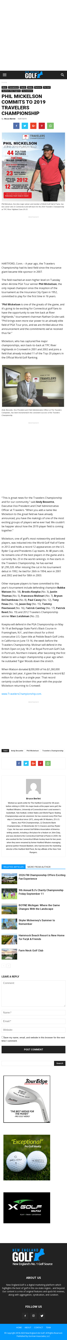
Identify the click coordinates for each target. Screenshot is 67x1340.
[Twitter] (42, 1316)
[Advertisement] (33, 35)
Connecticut (13, 87)
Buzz (4, 87)
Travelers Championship (52, 750)
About (28, 1327)
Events (23, 87)
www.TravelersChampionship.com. (22, 694)
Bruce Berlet (9, 118)
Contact (38, 1327)
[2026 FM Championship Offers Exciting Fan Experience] (9, 878)
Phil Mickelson (33, 750)
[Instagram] (33, 1316)
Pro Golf (47, 87)
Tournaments (27, 91)
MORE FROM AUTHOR (38, 866)
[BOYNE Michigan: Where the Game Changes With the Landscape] (9, 908)
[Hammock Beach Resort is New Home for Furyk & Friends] (9, 939)
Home (4, 82)
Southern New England (11, 91)
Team (48, 1327)
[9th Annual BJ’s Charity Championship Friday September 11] (9, 893)
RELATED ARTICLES (13, 866)
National (38, 87)
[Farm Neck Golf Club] (9, 954)
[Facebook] (25, 1316)
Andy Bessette (17, 750)
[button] (62, 75)
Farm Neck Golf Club (31, 950)
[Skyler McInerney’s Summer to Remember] (9, 924)
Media (30, 87)
